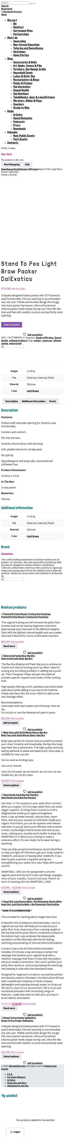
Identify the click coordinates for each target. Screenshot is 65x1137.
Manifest (18, 27)
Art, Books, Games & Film (27, 65)
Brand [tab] (52, 401)
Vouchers (18, 104)
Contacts (12, 142)
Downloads (19, 128)
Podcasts (19, 121)
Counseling (19, 41)
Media (10, 111)
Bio (15, 23)
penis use (47, 340)
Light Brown (33, 390)
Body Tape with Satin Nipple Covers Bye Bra (23, 735)
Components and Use (17, 1085)
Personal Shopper (16, 1077)
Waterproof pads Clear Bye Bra (16, 658)
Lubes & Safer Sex (24, 76)
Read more (9, 646)
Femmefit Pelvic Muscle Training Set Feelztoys (24, 616)
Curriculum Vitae (23, 30)
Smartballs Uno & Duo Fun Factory (18, 797)
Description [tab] (11, 401)
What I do (12, 37)
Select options (11, 785)
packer (37, 340)
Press (16, 125)
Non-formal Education (26, 44)
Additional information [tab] (33, 401)
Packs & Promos (22, 83)
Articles (18, 114)
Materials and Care (17, 1082)
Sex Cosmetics (22, 86)
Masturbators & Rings (26, 79)
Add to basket (12, 324)
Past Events (20, 139)
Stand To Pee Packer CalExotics (17, 1020)
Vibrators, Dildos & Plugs (27, 100)
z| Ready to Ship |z (18, 340)
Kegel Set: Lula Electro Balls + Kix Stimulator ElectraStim (30, 904)
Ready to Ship (21, 107)
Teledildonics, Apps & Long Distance (34, 97)
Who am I (12, 20)
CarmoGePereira (17, 1066)
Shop (10, 58)
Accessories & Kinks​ (25, 62)
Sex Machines (21, 93)
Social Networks (22, 118)
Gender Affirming (44, 337)
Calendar (12, 132)
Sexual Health (21, 90)
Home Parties (21, 55)
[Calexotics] (12, 347)
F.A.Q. (10, 1074)
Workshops (19, 51)
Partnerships (21, 34)
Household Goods (23, 72)
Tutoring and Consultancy (28, 48)
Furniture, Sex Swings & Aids (29, 69)
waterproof (15, 343)
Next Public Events (24, 135)
